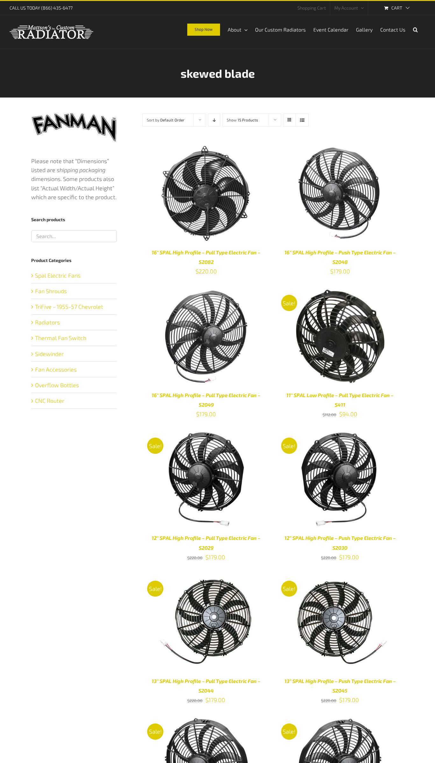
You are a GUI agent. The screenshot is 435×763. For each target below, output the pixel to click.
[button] (415, 29)
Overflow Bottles (57, 385)
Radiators (47, 322)
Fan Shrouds (51, 290)
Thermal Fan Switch (60, 337)
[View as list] (302, 120)
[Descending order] (214, 120)
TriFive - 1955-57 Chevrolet (69, 306)
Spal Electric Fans (58, 275)
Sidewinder (49, 353)
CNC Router (49, 400)
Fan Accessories (56, 369)
